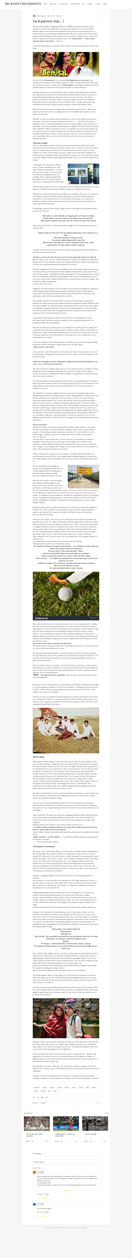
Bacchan (67, 1087)
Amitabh (59, 1087)
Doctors (43, 1091)
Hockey (74, 1087)
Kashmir (45, 1087)
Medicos (52, 1087)
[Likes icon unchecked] (38, 1194)
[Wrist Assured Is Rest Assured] (37, 1123)
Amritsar (81, 1087)
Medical (94, 1087)
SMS (87, 1087)
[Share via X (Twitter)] (38, 1097)
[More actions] (98, 16)
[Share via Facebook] (33, 1097)
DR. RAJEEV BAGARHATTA (23, 3)
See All (106, 1113)
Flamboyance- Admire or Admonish (65, 1135)
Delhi (49, 1091)
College (36, 1091)
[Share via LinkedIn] (42, 1097)
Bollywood (37, 1087)
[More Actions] (98, 1172)
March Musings (90, 1134)
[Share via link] (47, 1097)
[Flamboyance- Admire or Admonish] (66, 1123)
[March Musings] (95, 1123)
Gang (55, 1091)
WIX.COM (83, 1227)
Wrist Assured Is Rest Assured (34, 1135)
